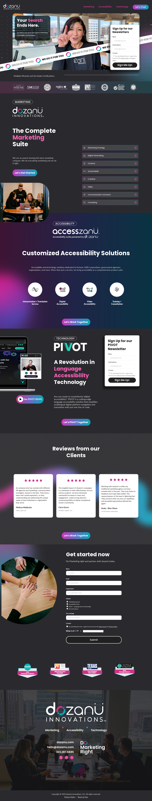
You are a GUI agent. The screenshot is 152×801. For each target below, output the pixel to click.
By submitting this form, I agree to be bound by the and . (124, 58)
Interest (68, 598)
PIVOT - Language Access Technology (80, 606)
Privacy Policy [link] (131, 375)
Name (114, 37)
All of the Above (73, 609)
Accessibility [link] (105, 6)
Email (68, 579)
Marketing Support (74, 602)
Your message (70, 613)
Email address (116, 45)
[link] (141, 7)
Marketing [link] (89, 6)
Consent (115, 53)
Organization (70, 588)
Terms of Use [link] (124, 58)
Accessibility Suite (74, 604)
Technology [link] (122, 6)
